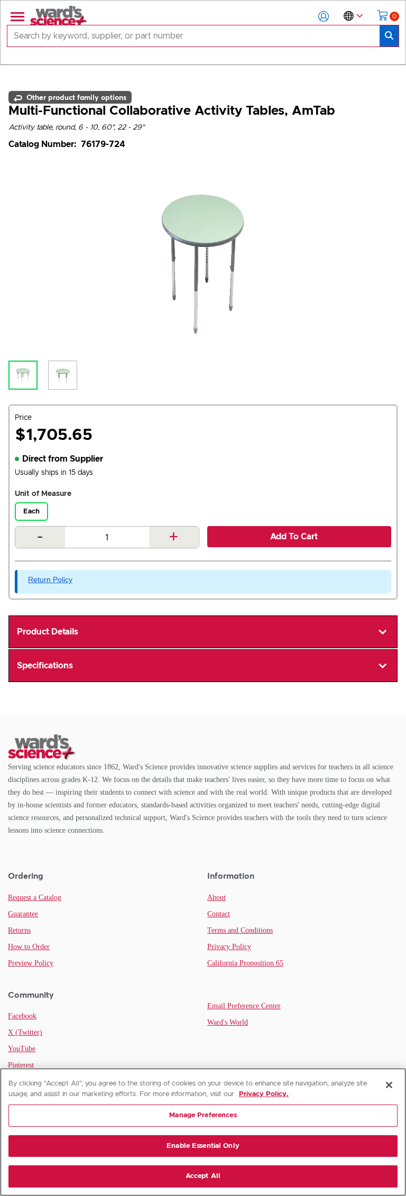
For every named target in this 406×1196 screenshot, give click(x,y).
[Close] (389, 1085)
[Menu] (16, 16)
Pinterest (21, 1065)
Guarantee (23, 914)
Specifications (45, 665)
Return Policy (50, 579)
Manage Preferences (202, 1115)
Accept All (203, 1176)
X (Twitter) (25, 1032)
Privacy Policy (229, 947)
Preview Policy (30, 963)
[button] (323, 16)
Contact (218, 914)
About (216, 897)
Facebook (22, 1016)
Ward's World (227, 1022)
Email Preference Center (244, 1006)
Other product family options (75, 97)
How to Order (29, 947)
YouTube (21, 1049)
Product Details (47, 632)
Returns (19, 930)
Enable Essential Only (203, 1146)
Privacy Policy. (264, 1094)
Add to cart (294, 536)
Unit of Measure (43, 494)
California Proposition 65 (245, 963)
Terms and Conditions (240, 930)
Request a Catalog (34, 897)
